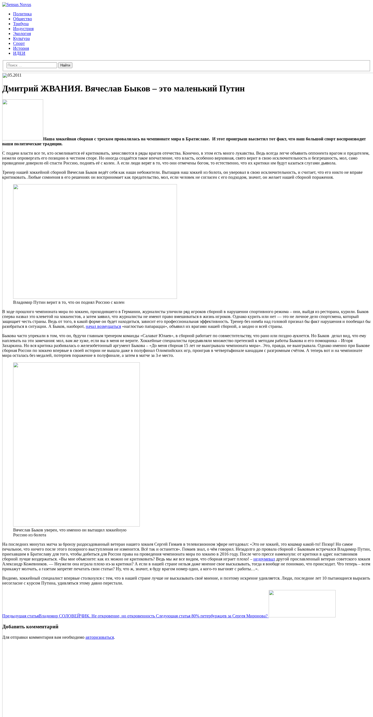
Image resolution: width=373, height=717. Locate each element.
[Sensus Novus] (16, 4)
